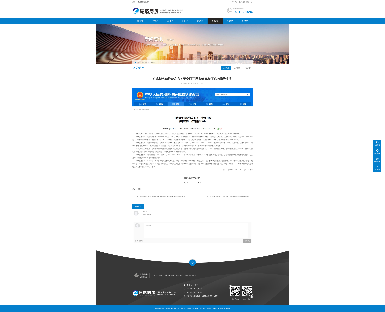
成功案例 (170, 21)
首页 (138, 62)
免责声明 (227, 308)
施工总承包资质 (190, 275)
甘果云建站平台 (212, 308)
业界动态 (237, 68)
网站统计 (221, 308)
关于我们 (234, 2)
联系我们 (242, 2)
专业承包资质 (169, 275)
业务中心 (185, 21)
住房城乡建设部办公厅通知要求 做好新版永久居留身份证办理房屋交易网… (163, 196)
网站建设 (179, 275)
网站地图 (249, 2)
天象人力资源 (157, 275)
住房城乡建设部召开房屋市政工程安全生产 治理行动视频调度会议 (230, 196)
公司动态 (152, 62)
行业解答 (248, 68)
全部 (139, 189)
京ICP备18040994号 (192, 308)
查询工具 (200, 21)
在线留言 (230, 21)
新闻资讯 (215, 21)
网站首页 (140, 21)
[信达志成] (157, 11)
